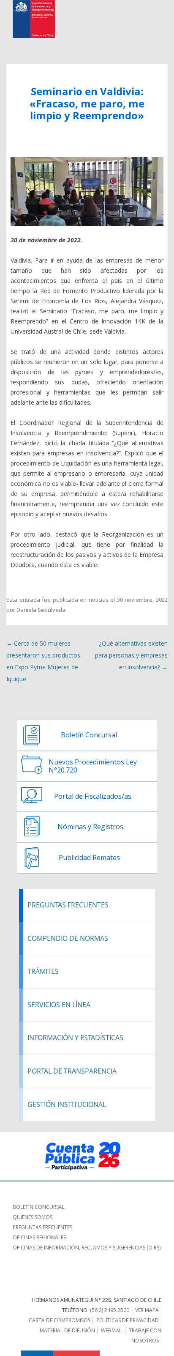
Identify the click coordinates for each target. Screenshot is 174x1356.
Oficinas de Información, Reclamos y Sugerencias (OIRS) (86, 1247)
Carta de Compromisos (59, 1320)
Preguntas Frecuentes (42, 1227)
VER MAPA (147, 1310)
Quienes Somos (32, 1217)
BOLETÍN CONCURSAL (39, 1207)
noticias (99, 599)
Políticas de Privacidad (127, 1320)
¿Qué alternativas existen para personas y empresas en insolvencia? (131, 655)
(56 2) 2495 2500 (109, 1310)
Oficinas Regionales (39, 1237)
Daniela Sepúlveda (40, 610)
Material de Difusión (67, 1330)
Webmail (112, 1330)
